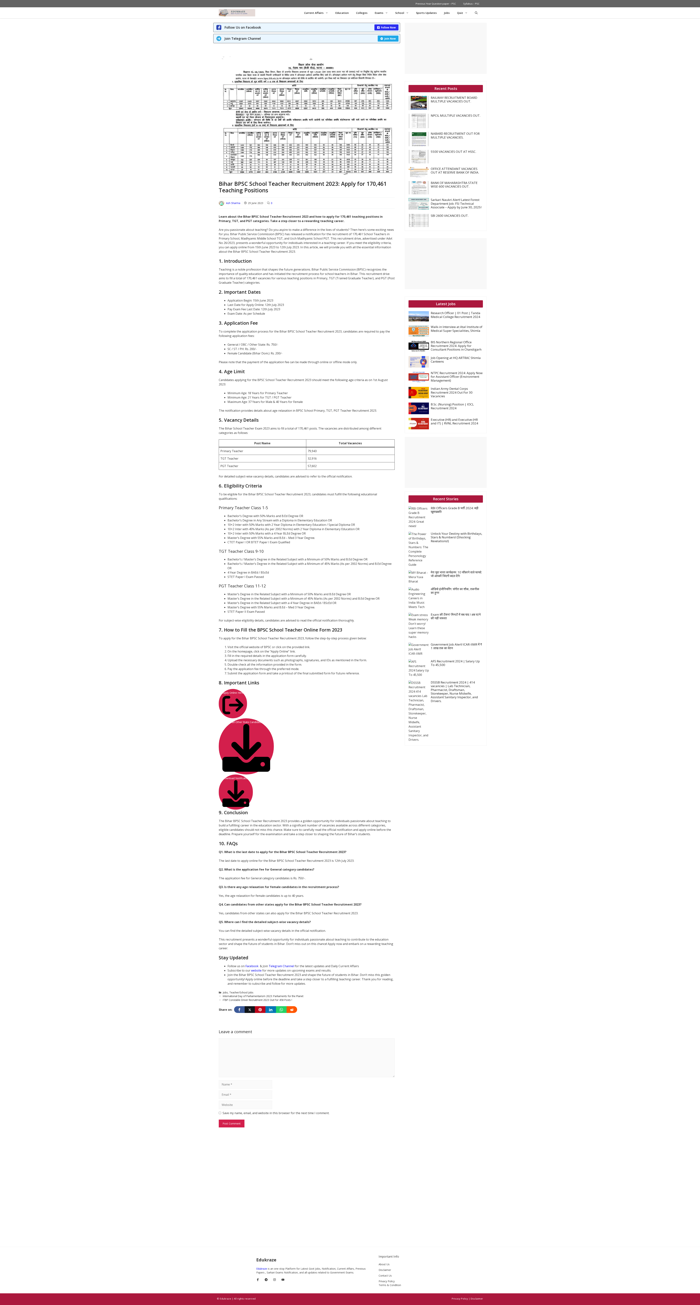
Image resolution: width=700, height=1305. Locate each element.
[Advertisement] (446, 48)
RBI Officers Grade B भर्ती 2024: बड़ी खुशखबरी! (454, 510)
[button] (476, 12)
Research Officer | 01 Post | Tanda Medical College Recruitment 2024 (455, 315)
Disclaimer (385, 1270)
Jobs (447, 13)
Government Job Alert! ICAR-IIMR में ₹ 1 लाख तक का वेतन (456, 646)
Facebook (252, 966)
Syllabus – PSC (471, 3)
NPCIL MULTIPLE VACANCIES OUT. (455, 115)
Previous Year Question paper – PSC (436, 3)
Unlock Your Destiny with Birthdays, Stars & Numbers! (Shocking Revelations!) (456, 537)
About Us (384, 1264)
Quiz (460, 13)
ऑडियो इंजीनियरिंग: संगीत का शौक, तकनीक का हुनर (455, 591)
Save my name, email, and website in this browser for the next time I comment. (276, 1113)
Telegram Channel (281, 966)
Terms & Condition (390, 1285)
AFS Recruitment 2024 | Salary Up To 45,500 (455, 663)
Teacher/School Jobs (241, 992)
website (256, 970)
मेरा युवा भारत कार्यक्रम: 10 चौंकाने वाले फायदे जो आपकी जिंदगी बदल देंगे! (456, 574)
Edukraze (262, 1268)
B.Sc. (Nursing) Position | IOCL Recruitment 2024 (452, 406)
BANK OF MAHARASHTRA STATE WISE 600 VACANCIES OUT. (454, 185)
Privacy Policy (387, 1281)
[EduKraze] (237, 12)
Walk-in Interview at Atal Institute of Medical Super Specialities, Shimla (456, 329)
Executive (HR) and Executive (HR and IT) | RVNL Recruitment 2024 (454, 421)
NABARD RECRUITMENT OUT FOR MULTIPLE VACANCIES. (455, 135)
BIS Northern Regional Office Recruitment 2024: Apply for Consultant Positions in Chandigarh (456, 346)
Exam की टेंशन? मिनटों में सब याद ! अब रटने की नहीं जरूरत (456, 616)
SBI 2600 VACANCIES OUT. (449, 215)
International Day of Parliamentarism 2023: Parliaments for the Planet (263, 996)
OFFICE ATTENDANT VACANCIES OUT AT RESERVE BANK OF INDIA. (455, 170)
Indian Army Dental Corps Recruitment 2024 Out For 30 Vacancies (451, 392)
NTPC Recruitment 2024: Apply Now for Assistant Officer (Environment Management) (457, 376)
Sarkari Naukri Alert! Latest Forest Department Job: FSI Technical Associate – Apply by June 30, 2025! (456, 203)
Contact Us (385, 1275)
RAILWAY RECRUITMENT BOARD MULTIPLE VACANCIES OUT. (454, 99)
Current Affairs (314, 13)
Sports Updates (426, 13)
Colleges (362, 13)
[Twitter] (250, 1009)
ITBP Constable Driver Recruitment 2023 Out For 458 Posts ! (257, 1000)
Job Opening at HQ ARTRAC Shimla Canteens (456, 360)
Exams (379, 13)
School (399, 13)
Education (342, 13)
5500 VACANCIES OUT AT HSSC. (453, 151)
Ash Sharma (233, 203)
